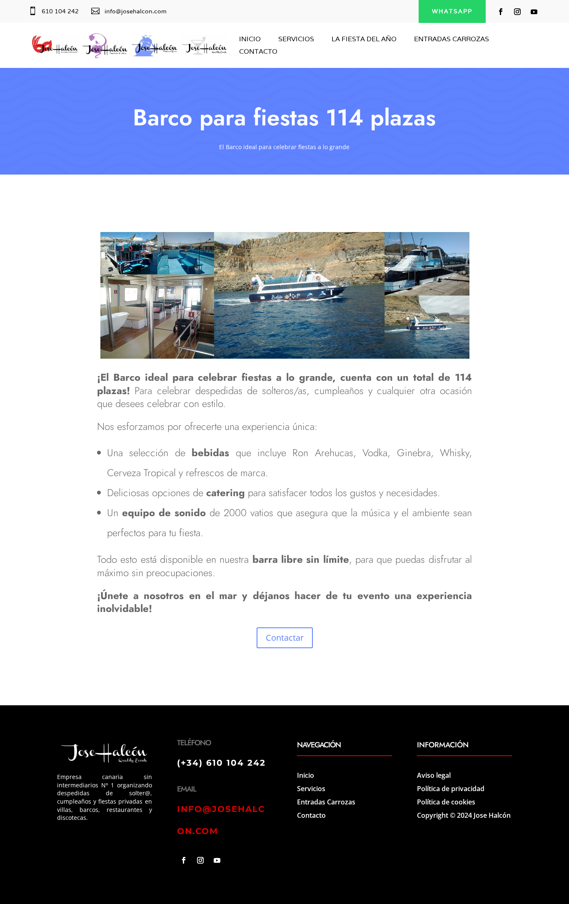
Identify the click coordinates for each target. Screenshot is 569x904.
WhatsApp (452, 11)
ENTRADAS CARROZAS (451, 39)
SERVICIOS (296, 39)
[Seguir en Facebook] (500, 11)
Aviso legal (434, 775)
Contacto (311, 815)
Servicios (311, 788)
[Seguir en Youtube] (534, 11)
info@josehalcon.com (136, 11)
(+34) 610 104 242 (221, 763)
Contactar (285, 637)
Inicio (305, 775)
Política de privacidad (450, 788)
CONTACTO (258, 52)
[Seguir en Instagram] (517, 11)
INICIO (250, 39)
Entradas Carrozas (326, 802)
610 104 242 (60, 11)
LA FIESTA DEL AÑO (364, 39)
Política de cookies (446, 802)
